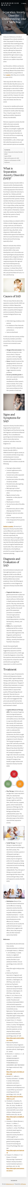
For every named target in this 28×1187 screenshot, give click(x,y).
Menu (24, 3)
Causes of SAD (7, 156)
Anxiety (7, 27)
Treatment (7, 162)
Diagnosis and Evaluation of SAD (12, 160)
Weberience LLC (10, 1184)
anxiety (8, 75)
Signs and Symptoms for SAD (11, 158)
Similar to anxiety (8, 526)
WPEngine (23, 1184)
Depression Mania (10, 4)
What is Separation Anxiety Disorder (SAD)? (13, 153)
